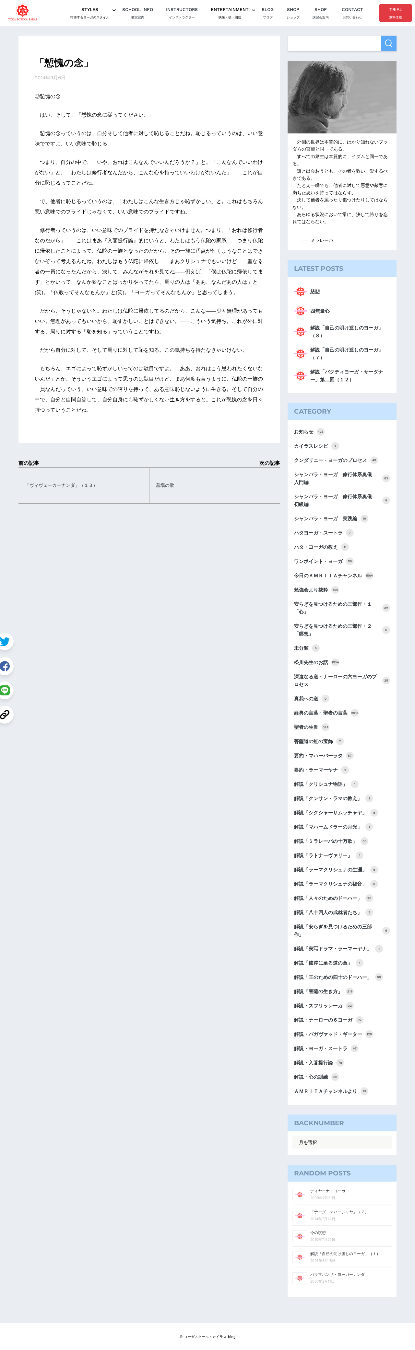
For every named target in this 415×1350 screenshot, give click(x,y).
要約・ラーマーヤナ (320, 770)
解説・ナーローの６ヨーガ (328, 1020)
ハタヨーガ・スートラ (322, 533)
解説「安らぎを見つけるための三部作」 (340, 930)
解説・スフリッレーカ (323, 1006)
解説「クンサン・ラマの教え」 (332, 798)
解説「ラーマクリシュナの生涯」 (334, 870)
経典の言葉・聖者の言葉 (326, 713)
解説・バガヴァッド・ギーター (333, 1034)
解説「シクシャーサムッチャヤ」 (334, 813)
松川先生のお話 (316, 662)
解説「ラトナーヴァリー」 (327, 855)
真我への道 (310, 699)
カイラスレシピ (315, 446)
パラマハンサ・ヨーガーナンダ (337, 1274)
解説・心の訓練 (315, 1077)
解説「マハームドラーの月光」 (332, 827)
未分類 (305, 648)
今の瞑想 (318, 1232)
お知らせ (309, 432)
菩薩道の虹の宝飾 (317, 741)
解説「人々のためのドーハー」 (332, 898)
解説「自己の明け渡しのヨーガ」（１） (345, 1254)
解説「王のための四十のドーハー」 (337, 977)
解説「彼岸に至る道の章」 (327, 963)
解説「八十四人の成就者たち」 (332, 912)
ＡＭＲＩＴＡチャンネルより (330, 1091)
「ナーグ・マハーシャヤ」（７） (339, 1212)
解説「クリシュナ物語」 (324, 784)
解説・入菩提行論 (318, 1063)
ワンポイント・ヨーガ (323, 561)
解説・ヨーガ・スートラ (325, 1048)
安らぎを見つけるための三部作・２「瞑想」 (340, 630)
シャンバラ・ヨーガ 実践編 (330, 518)
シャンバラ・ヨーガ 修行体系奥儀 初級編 (340, 500)
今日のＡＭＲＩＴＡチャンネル (333, 575)
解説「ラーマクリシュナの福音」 (334, 884)
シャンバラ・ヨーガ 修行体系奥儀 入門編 (341, 478)
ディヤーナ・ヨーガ (327, 1191)
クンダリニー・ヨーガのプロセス (335, 460)
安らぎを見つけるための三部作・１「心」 (341, 608)
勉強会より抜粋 (316, 590)
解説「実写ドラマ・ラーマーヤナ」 (337, 949)
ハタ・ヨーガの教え (320, 547)
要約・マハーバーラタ (323, 756)
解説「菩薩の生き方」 (323, 991)
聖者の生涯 (311, 727)
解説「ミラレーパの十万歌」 (330, 841)
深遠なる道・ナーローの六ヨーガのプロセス (341, 680)
